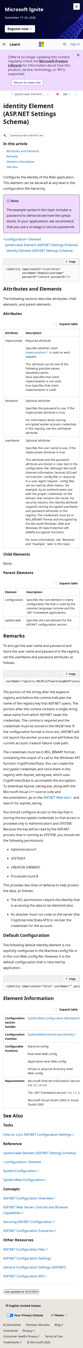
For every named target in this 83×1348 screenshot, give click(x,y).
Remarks (12, 156)
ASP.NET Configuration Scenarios (28, 1230)
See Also (12, 167)
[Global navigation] (4, 44)
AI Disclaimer (12, 1325)
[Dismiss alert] (76, 6)
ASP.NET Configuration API (23, 1276)
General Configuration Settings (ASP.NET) (34, 1267)
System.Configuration (19, 1171)
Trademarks (11, 1342)
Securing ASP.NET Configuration (27, 1222)
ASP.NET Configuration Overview (28, 1198)
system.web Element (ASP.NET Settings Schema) (30, 94)
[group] (41, 681)
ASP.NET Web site (56, 797)
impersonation (35, 352)
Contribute (10, 1331)
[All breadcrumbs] (6, 94)
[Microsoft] (41, 44)
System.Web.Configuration (23, 1180)
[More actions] (76, 94)
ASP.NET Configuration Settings (27, 1258)
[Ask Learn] (57, 94)
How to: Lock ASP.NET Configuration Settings (37, 1134)
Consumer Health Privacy (20, 1336)
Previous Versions (38, 1325)
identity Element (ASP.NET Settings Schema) (39, 250)
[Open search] (65, 44)
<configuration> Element (22, 239)
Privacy (27, 1331)
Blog (58, 1325)
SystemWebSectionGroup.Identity (50, 1034)
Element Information (20, 162)
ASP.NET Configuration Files (24, 1249)
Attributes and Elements (22, 151)
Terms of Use (53, 1336)
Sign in (75, 44)
